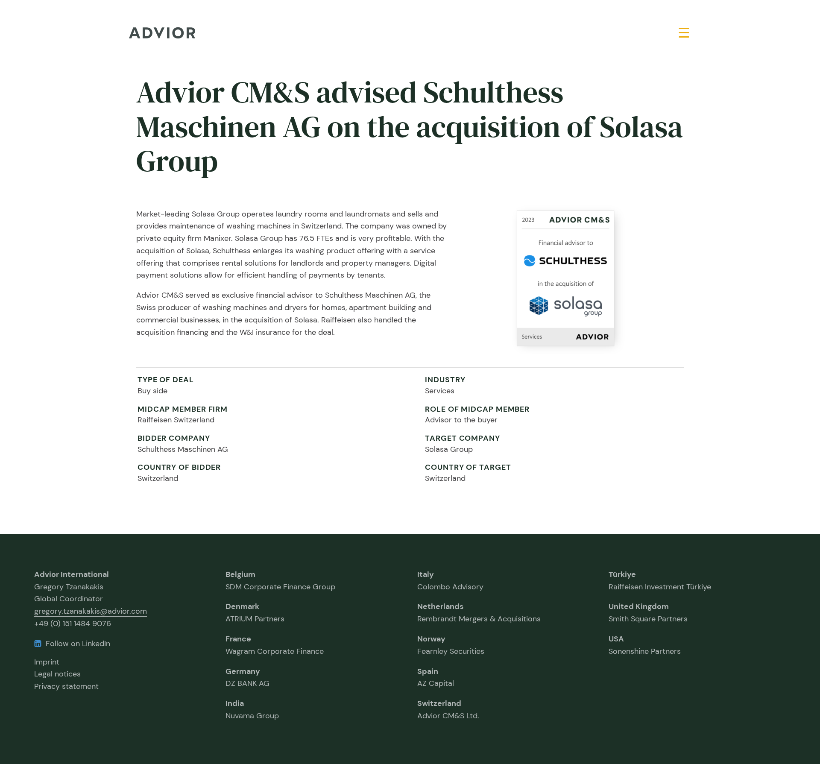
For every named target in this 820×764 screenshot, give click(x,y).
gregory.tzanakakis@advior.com (90, 611)
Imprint (46, 662)
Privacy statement (66, 686)
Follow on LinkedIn (78, 643)
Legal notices (57, 674)
